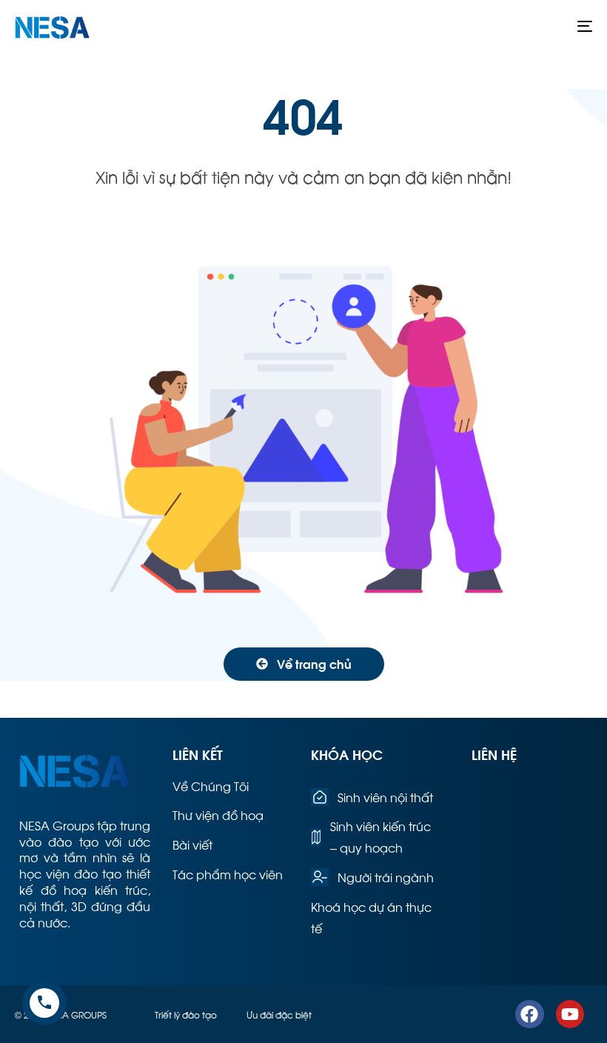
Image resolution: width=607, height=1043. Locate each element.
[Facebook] (529, 1014)
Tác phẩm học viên (227, 873)
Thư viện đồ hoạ (218, 814)
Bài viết (192, 844)
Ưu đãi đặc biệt (279, 1014)
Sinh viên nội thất (385, 796)
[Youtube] (570, 1014)
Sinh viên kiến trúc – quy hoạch (380, 836)
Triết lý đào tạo (186, 1014)
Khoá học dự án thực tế (371, 917)
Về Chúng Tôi (210, 785)
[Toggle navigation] (496, 26)
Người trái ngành (386, 876)
